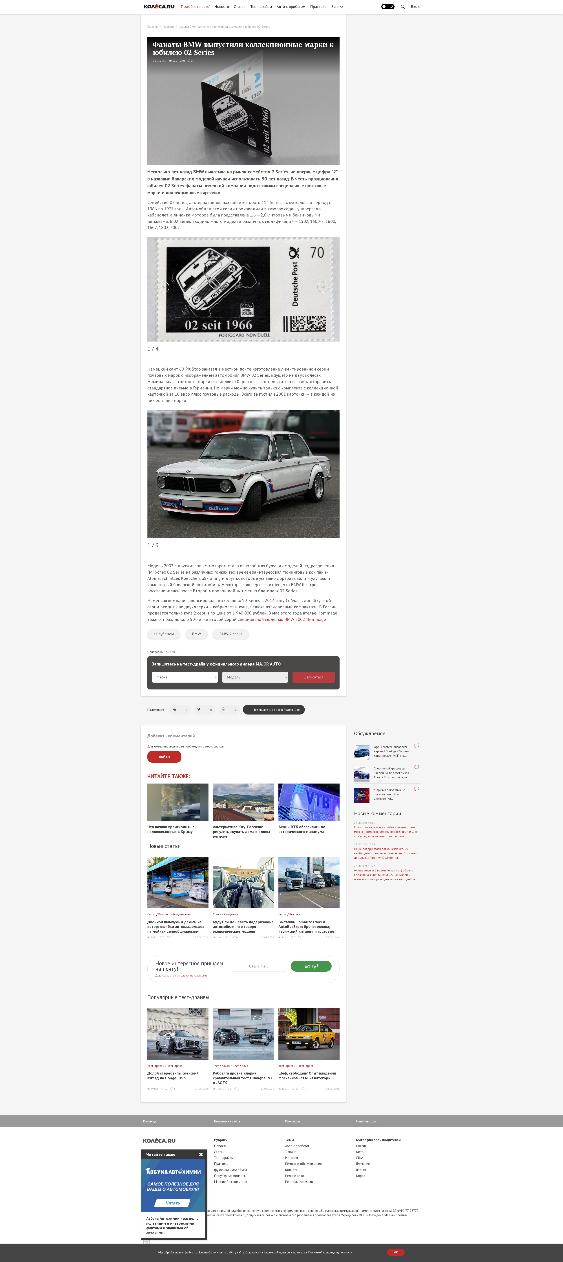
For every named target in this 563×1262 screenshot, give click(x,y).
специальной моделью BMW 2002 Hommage (282, 619)
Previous (163, 287)
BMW (196, 633)
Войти (164, 757)
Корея (360, 1175)
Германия (363, 1163)
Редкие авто (294, 1175)
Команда (150, 1121)
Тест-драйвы (261, 6)
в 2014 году (272, 600)
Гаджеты (291, 1169)
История (291, 1157)
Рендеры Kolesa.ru (299, 1181)
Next (323, 287)
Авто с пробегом (291, 6)
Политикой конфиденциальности (330, 1252)
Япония (361, 1169)
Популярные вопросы (230, 1175)
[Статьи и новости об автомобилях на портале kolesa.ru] (159, 6)
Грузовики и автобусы (230, 1169)
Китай (360, 1151)
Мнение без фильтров (230, 1181)
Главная (152, 27)
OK (396, 1252)
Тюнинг (290, 1151)
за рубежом (164, 633)
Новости (221, 6)
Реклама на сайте (227, 1121)
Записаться (314, 677)
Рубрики (221, 1140)
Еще (334, 6)
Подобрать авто (195, 6)
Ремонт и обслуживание (303, 1163)
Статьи (239, 6)
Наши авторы (366, 1121)
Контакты (292, 1121)
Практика (318, 6)
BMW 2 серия (230, 633)
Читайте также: (168, 776)
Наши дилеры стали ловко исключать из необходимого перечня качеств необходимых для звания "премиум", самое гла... (386, 853)
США (359, 1157)
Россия (361, 1146)
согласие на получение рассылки (184, 975)
